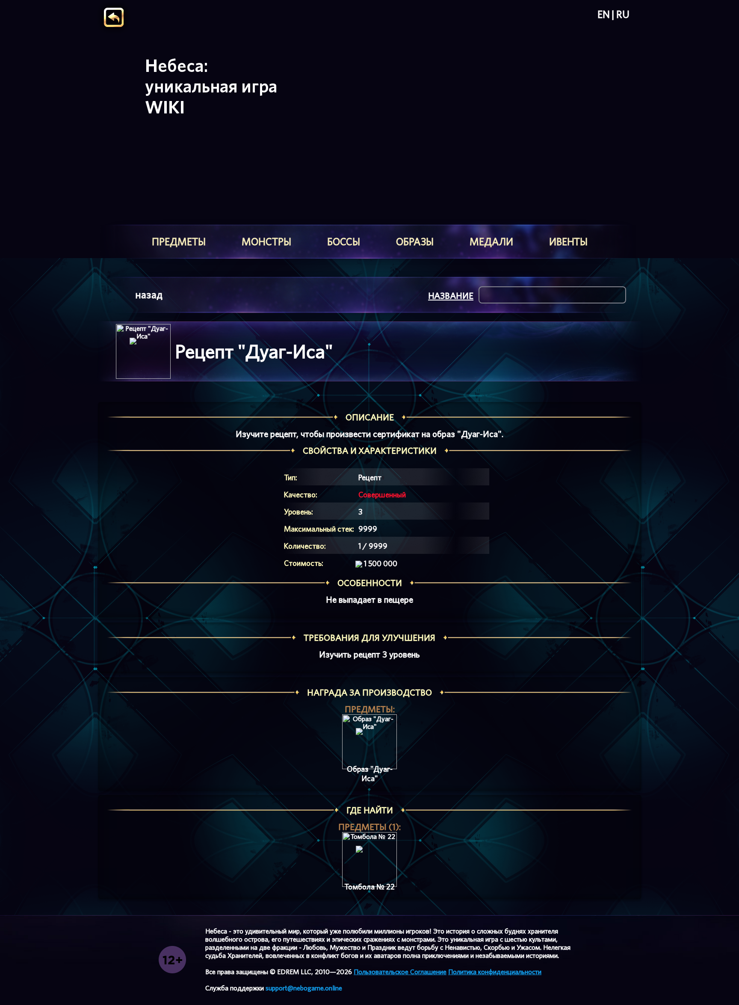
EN (603, 15)
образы (415, 241)
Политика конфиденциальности (494, 972)
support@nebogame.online (304, 988)
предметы (179, 241)
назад (149, 294)
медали (491, 241)
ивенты (568, 241)
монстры (266, 241)
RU (623, 15)
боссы (343, 241)
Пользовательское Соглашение (400, 972)
